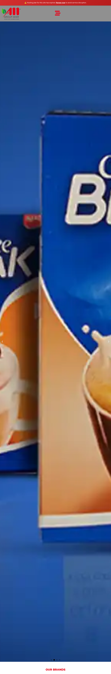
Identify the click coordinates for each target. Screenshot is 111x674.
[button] (2, 341)
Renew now (60, 3)
